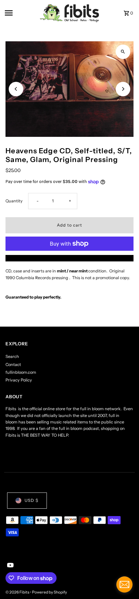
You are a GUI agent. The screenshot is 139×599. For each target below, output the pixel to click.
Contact (13, 364)
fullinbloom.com (20, 372)
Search (12, 356)
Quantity (14, 200)
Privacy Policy (18, 380)
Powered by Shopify (49, 592)
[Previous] (16, 89)
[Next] (123, 89)
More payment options (69, 258)
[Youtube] (9, 565)
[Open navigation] (20, 13)
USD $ (31, 500)
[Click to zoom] (123, 52)
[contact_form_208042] (124, 584)
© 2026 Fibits (17, 592)
